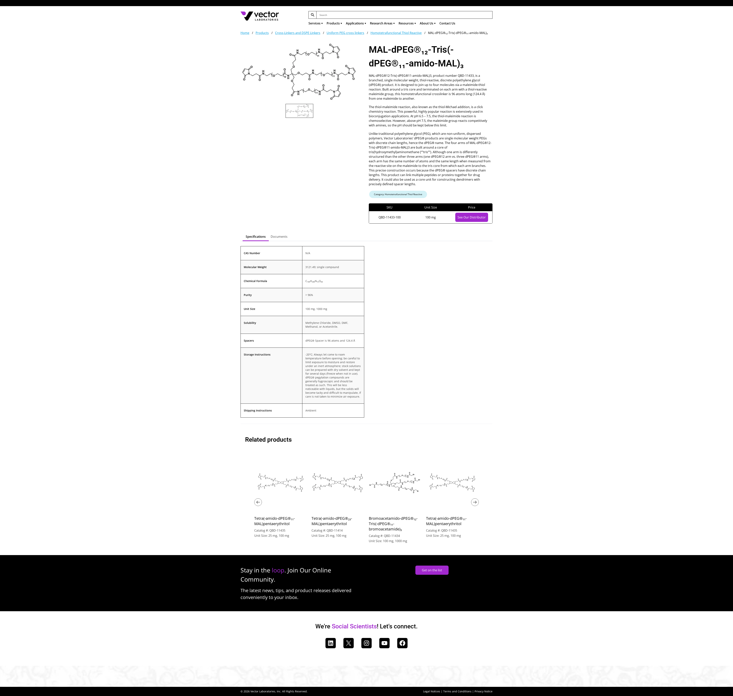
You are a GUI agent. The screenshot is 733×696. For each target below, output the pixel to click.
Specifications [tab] (256, 236)
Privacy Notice (483, 691)
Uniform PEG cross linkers (345, 33)
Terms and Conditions (457, 691)
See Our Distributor (472, 217)
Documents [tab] (279, 236)
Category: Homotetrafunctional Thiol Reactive (398, 194)
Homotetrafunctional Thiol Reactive (396, 33)
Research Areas (381, 23)
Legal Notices (431, 691)
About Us (426, 23)
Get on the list (432, 570)
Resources (406, 23)
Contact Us (447, 23)
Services (314, 23)
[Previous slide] (258, 502)
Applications (355, 23)
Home (245, 33)
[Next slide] (475, 502)
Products (333, 23)
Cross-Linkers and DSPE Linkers (297, 33)
